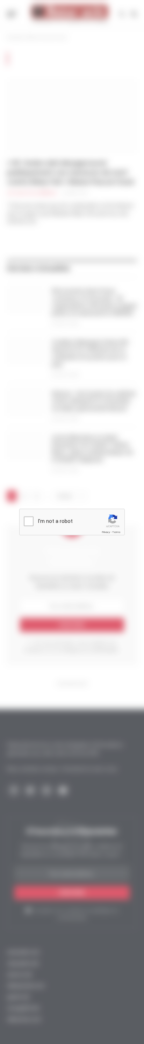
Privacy (106, 532)
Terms (116, 532)
